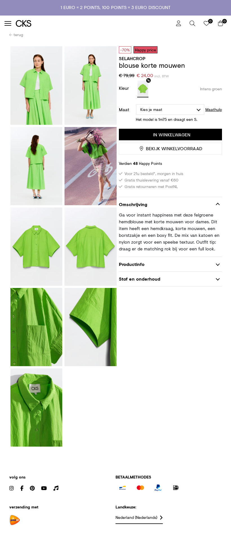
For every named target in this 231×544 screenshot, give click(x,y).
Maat (124, 109)
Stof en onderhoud (139, 279)
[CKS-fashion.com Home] (94, 23)
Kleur (124, 88)
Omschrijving (133, 204)
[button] (192, 23)
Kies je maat (151, 109)
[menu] (8, 23)
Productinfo (132, 264)
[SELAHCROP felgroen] (142, 88)
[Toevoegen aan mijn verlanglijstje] (213, 49)
